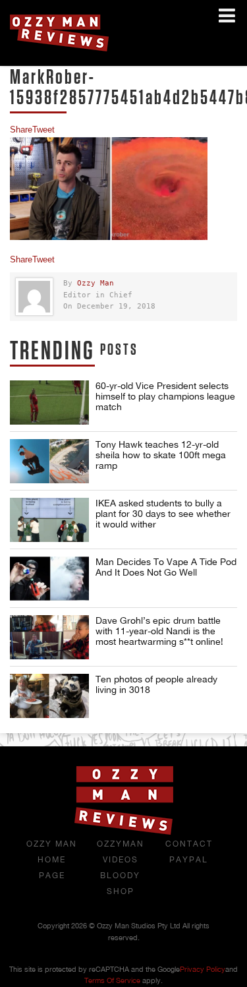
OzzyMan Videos (120, 851)
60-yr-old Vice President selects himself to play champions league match (165, 396)
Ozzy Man (95, 283)
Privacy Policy (202, 969)
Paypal (188, 859)
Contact (189, 844)
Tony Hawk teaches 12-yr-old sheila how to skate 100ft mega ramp (161, 455)
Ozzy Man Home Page (51, 859)
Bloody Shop (120, 883)
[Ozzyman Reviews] (123, 832)
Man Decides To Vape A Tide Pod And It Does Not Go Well (166, 567)
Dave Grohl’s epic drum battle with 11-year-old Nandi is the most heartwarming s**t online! (159, 631)
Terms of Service (112, 980)
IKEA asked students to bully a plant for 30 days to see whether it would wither (163, 513)
